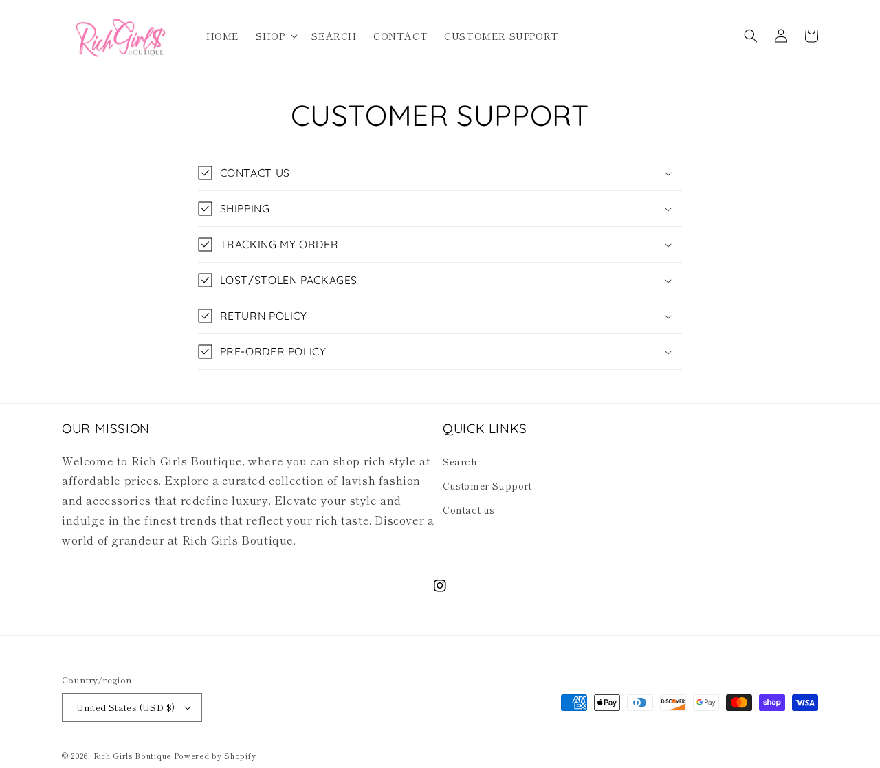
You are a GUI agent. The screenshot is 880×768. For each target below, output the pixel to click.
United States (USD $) (125, 707)
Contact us (469, 509)
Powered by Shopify (215, 755)
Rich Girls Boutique (132, 755)
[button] (275, 35)
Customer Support (487, 485)
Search (460, 461)
